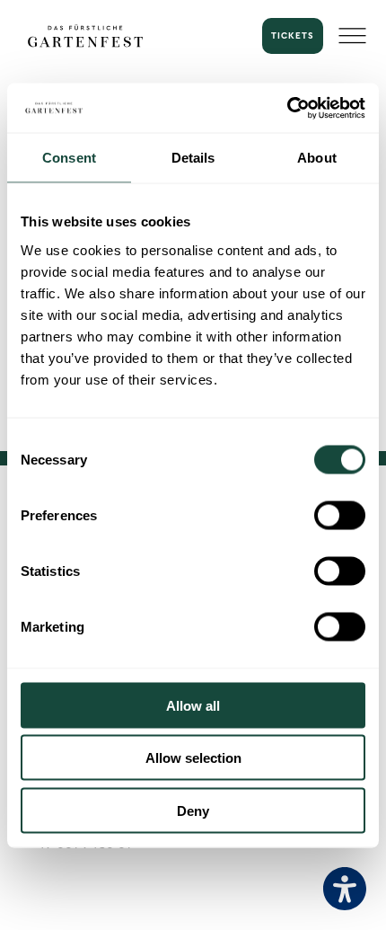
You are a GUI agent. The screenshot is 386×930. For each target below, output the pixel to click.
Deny (193, 810)
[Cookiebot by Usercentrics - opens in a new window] (286, 108)
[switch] (339, 514)
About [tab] (317, 157)
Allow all (193, 705)
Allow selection (193, 758)
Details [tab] (193, 157)
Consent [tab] (69, 157)
